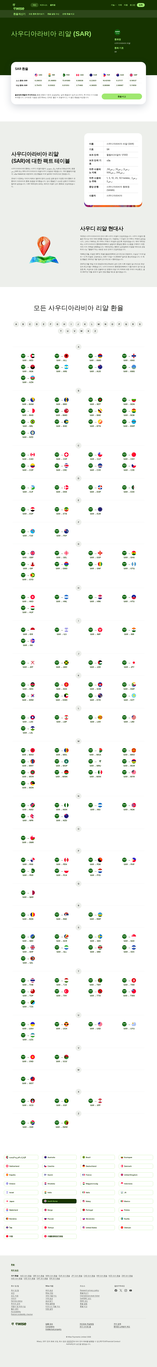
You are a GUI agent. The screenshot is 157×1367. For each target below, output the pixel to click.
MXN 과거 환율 (51, 1276)
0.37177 (119, 80)
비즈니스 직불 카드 (53, 1306)
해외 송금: (15, 1270)
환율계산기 (84, 1293)
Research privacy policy (89, 1290)
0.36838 (79, 80)
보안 (12, 1293)
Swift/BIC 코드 (85, 1298)
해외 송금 (49, 1290)
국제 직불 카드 (51, 1296)
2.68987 (119, 85)
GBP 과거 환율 (38, 1276)
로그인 (132, 5)
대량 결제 (49, 1309)
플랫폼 (53, 5)
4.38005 (93, 85)
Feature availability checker (22, 1314)
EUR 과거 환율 (64, 1276)
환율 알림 (83, 1304)
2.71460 (79, 85)
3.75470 (38, 85)
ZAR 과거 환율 (127, 1276)
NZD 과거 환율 (114, 1276)
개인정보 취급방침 (87, 1324)
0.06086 (106, 85)
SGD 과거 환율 (16, 1278)
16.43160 (106, 80)
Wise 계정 (49, 1293)
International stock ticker (90, 1296)
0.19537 (133, 80)
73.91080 (66, 80)
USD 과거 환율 (29, 1278)
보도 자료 (14, 1296)
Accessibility (16, 1312)
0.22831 (93, 80)
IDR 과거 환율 (54, 1278)
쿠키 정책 (117, 1324)
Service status (16, 1301)
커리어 (13, 1298)
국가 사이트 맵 (85, 1326)
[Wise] (19, 5)
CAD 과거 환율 (89, 1276)
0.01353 (65, 85)
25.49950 (52, 80)
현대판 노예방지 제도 (122, 1326)
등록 (141, 5)
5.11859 (133, 85)
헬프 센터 (14, 1309)
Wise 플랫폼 (50, 1304)
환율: (13, 1265)
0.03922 (51, 85)
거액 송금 (49, 1298)
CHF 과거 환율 (42, 1278)
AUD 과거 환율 (26, 1276)
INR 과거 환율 (102, 1276)
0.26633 (38, 80)
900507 (70, 1341)
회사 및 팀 (15, 1290)
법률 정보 (49, 1324)
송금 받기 (49, 1301)
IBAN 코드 (84, 1301)
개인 (34, 5)
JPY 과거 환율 (76, 1276)
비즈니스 (43, 5)
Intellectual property (53, 1329)
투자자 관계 (15, 1304)
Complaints (50, 1326)
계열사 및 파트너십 (18, 1306)
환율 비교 (122, 96)
